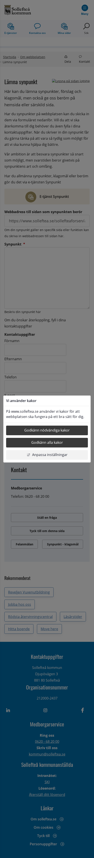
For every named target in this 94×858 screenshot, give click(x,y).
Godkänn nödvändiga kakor (47, 430)
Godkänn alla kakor (47, 442)
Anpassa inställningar (50, 454)
